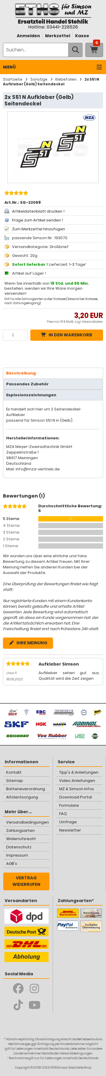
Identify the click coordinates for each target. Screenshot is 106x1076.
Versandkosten (92, 321)
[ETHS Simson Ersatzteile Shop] (53, 16)
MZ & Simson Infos (76, 789)
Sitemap (14, 780)
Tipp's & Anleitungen (78, 772)
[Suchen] (75, 50)
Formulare (69, 805)
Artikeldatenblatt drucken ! (38, 211)
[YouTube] (34, 1005)
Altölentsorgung (22, 797)
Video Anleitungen (77, 780)
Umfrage (68, 822)
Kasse (82, 36)
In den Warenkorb (70, 335)
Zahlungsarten (20, 830)
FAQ (63, 813)
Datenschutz (19, 847)
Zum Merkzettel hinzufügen (38, 229)
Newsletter (70, 830)
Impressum (17, 855)
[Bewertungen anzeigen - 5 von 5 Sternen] (15, 194)
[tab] (53, 373)
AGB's (11, 863)
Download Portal (75, 797)
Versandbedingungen (27, 822)
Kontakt (13, 772)
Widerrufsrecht (21, 839)
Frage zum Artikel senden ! (37, 220)
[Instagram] (34, 988)
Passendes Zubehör (27, 384)
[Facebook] (18, 988)
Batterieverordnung (25, 789)
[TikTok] (18, 1005)
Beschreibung (21, 373)
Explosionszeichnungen (31, 395)
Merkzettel (57, 36)
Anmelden (28, 36)
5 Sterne (11, 518)
